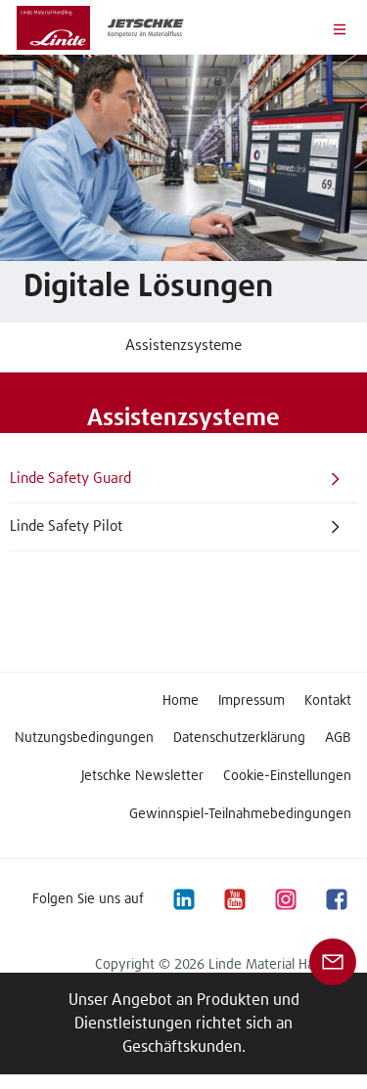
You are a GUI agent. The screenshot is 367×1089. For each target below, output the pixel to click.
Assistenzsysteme (183, 345)
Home (180, 701)
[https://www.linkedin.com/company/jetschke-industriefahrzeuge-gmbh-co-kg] (183, 899)
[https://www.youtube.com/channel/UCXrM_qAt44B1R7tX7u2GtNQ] (233, 899)
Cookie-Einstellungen (287, 776)
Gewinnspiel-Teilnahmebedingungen (240, 814)
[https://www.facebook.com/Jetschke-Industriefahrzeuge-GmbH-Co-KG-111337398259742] (335, 899)
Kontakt (327, 701)
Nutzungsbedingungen (84, 738)
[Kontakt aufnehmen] (332, 961)
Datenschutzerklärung (239, 738)
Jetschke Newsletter (142, 776)
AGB (338, 738)
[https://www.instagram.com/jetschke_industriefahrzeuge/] (284, 899)
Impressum (251, 701)
